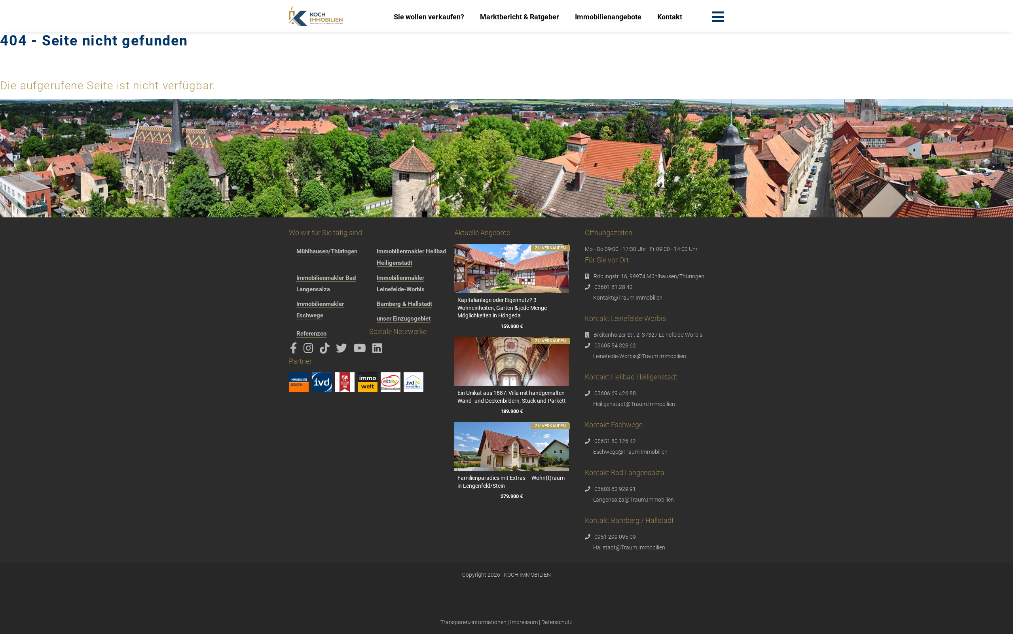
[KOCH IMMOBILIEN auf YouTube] (361, 350)
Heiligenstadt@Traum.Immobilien (634, 404)
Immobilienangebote (608, 17)
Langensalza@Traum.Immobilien (633, 499)
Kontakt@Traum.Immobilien (627, 297)
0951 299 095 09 (615, 537)
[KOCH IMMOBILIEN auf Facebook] (295, 350)
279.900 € (512, 496)
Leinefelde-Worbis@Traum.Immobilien (639, 356)
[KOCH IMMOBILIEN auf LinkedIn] (378, 350)
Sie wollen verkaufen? (429, 17)
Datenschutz (557, 622)
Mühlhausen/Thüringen (326, 251)
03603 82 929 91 (615, 489)
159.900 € (512, 326)
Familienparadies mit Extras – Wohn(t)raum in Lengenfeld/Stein (511, 482)
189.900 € (512, 411)
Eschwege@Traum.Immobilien (630, 452)
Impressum (524, 622)
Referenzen (311, 333)
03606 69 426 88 (615, 393)
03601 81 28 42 (613, 287)
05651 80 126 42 (615, 441)
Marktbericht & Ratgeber (519, 17)
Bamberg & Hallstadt (404, 304)
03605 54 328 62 (615, 345)
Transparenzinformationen (473, 622)
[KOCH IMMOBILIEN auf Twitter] (343, 350)
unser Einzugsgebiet (404, 318)
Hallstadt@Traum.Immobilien (629, 547)
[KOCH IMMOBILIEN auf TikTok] (326, 350)
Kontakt (669, 17)
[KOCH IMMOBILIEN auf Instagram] (309, 350)
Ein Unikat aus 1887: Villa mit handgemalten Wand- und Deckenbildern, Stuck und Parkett (511, 397)
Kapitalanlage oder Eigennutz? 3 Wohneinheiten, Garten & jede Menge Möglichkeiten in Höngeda (502, 308)
